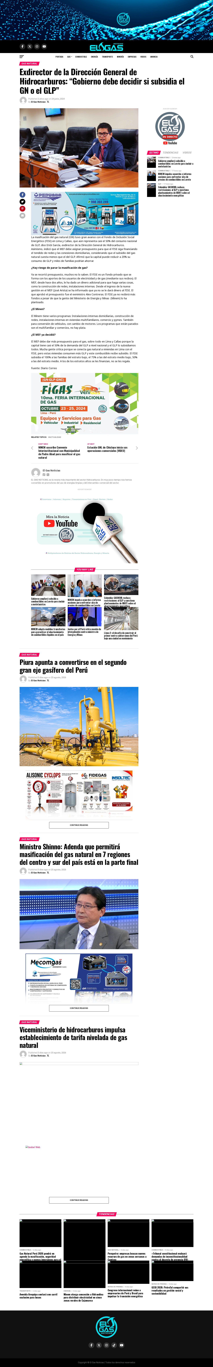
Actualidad (55, 437)
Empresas (132, 56)
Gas (68, 56)
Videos (143, 56)
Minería (120, 56)
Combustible (81, 56)
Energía (94, 56)
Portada (59, 56)
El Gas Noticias (38, 102)
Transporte (107, 56)
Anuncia (154, 56)
